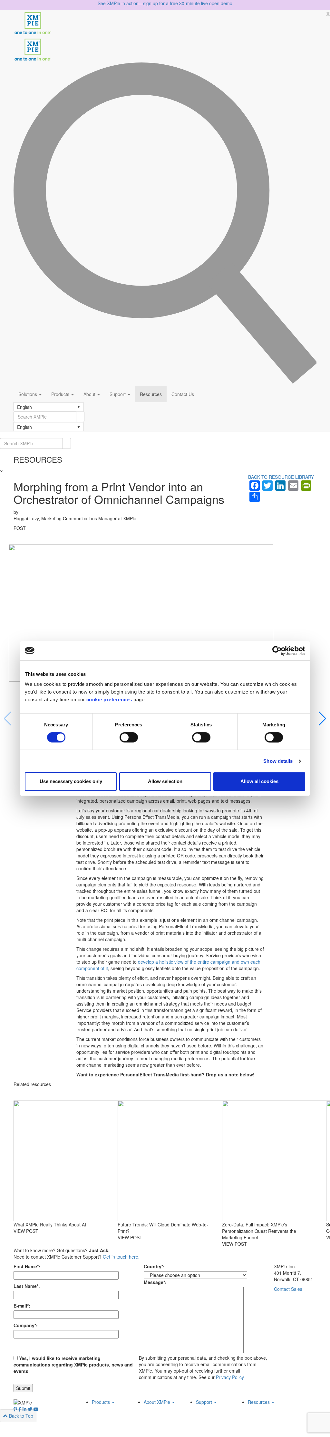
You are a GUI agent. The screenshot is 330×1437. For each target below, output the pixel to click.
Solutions (28, 394)
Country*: (154, 1266)
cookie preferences (109, 699)
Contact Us (182, 394)
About (90, 394)
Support (118, 394)
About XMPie (157, 1402)
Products (61, 394)
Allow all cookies (259, 781)
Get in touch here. (121, 1256)
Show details (278, 761)
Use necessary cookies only (71, 781)
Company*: (26, 1325)
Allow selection (165, 781)
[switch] (129, 737)
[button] (48, 406)
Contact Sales (288, 1289)
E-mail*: (22, 1305)
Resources (151, 394)
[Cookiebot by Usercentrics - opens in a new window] (277, 651)
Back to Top (20, 1416)
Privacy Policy (230, 1377)
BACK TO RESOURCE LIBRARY (281, 477)
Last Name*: (27, 1286)
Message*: (155, 1282)
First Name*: (27, 1266)
